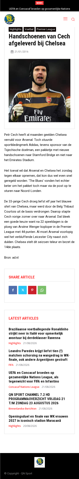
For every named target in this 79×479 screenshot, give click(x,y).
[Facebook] (13, 290)
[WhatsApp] (42, 290)
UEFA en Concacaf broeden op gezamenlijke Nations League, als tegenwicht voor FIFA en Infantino (34, 376)
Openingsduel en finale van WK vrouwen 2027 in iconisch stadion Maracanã (38, 418)
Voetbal (29, 29)
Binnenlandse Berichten (22, 408)
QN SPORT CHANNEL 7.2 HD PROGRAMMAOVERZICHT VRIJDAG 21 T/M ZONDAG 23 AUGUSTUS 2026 (37, 398)
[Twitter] (22, 290)
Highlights (15, 29)
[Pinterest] (32, 290)
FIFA (11, 365)
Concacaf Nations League (24, 387)
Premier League (46, 29)
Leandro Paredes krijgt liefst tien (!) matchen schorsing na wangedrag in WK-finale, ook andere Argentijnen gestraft (39, 355)
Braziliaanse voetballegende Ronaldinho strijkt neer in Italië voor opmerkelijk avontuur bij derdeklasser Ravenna (38, 333)
